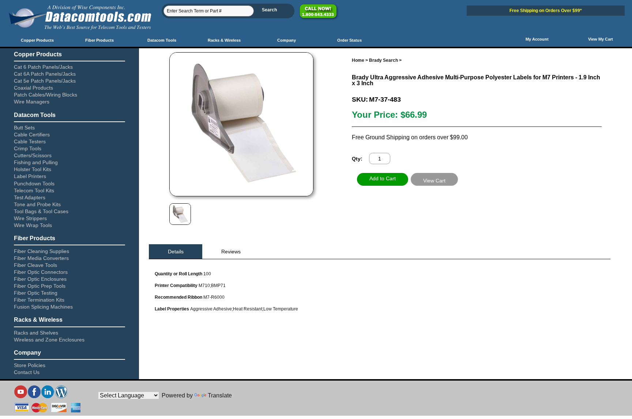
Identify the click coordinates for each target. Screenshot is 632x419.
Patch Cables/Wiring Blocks (45, 95)
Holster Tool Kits (32, 169)
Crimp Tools (27, 148)
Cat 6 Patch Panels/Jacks (43, 67)
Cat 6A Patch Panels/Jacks (45, 74)
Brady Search (383, 60)
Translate (220, 395)
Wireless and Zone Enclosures (49, 340)
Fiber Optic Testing (35, 293)
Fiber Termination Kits (39, 300)
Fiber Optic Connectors (41, 272)
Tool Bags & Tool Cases (41, 211)
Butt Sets (24, 128)
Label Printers (30, 176)
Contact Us (27, 372)
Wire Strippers (30, 218)
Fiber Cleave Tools (35, 265)
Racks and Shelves (36, 333)
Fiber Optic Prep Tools (39, 286)
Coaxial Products (33, 88)
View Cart (434, 181)
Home (358, 60)
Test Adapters (29, 197)
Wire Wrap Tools (33, 225)
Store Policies (29, 365)
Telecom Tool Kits (34, 190)
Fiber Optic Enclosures (40, 279)
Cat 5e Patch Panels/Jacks (45, 81)
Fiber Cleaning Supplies (41, 251)
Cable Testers (30, 141)
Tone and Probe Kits (37, 204)
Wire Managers (31, 102)
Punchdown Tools (34, 183)
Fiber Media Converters (41, 258)
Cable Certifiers (32, 134)
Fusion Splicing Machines (43, 307)
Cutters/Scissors (33, 155)
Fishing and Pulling (36, 162)
